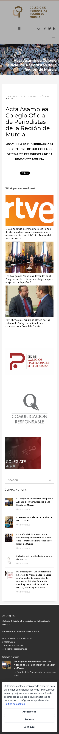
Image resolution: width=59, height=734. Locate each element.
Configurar (29, 726)
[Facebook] (44, 28)
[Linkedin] (54, 28)
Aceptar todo (29, 711)
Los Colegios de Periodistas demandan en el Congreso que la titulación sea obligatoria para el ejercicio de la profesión (29, 279)
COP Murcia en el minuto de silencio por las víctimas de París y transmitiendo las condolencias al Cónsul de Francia (28, 323)
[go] (50, 480)
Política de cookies (14, 703)
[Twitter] (49, 28)
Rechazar (30, 719)
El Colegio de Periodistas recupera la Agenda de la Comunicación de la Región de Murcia (34, 501)
